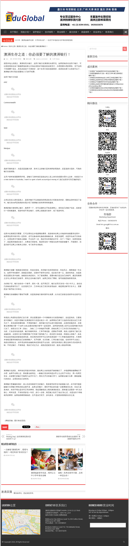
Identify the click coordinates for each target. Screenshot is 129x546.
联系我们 (109, 32)
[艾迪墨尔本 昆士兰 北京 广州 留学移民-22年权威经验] (64, 14)
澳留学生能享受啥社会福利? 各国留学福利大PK (68, 437)
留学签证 (37, 32)
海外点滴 (12, 46)
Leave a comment (41, 59)
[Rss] (124, 541)
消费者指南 (63, 515)
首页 (5, 31)
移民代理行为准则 (51, 515)
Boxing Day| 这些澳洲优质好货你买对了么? (18, 437)
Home (5, 46)
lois (7, 59)
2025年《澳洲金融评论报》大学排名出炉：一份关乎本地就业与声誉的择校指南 (44, 40)
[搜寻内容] (125, 49)
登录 (31, 493)
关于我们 (14, 32)
